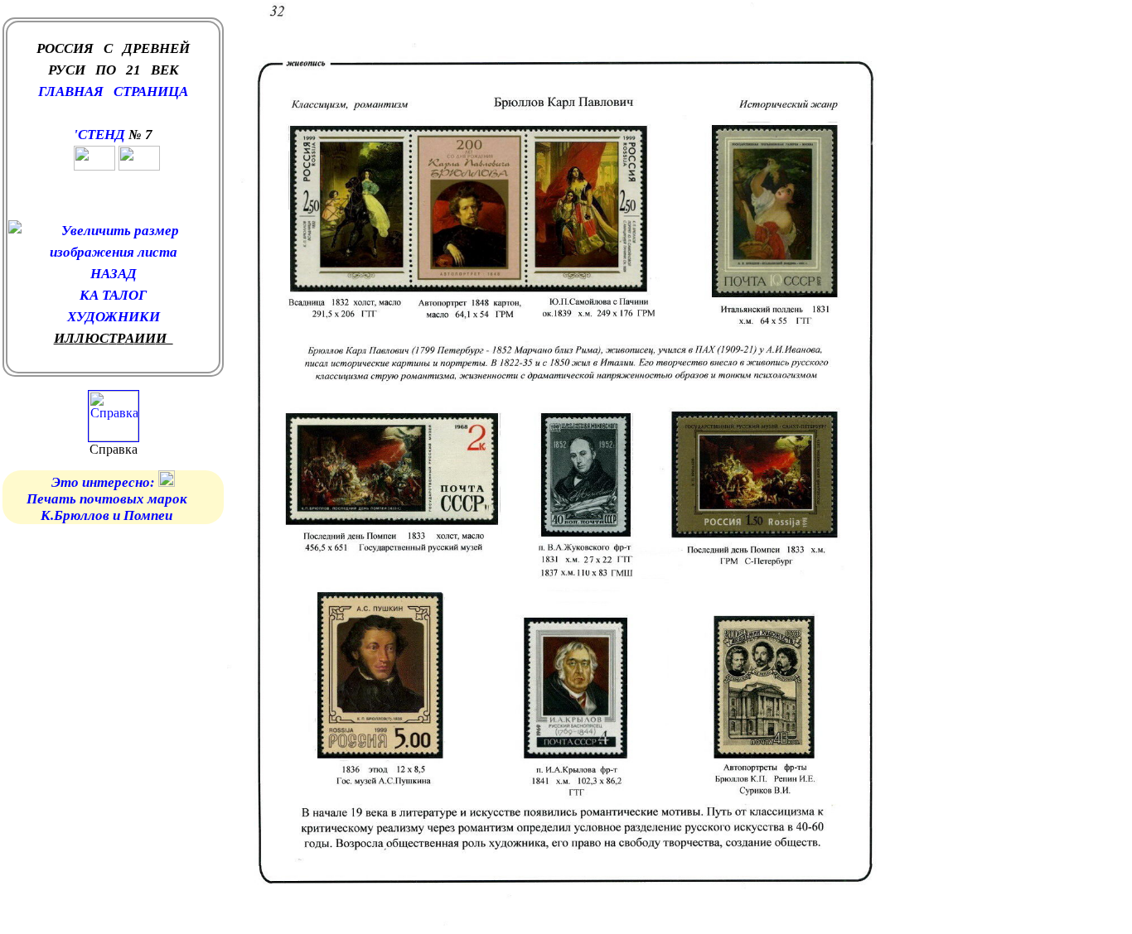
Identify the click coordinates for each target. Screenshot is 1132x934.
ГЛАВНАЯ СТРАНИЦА (113, 91)
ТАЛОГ (124, 295)
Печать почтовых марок (109, 499)
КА (91, 295)
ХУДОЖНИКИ (113, 317)
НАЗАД (113, 274)
